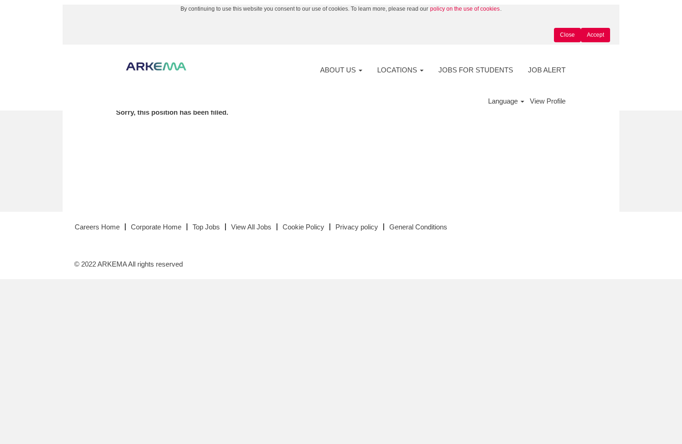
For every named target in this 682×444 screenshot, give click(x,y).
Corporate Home (156, 227)
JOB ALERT (547, 70)
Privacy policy (356, 227)
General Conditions (418, 227)
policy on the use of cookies (465, 9)
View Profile (548, 101)
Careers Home (97, 227)
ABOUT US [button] (339, 70)
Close (567, 35)
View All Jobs (251, 227)
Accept (595, 35)
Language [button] (504, 101)
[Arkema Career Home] (156, 66)
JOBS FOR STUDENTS (475, 70)
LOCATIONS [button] (398, 70)
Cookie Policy (303, 227)
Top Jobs (206, 227)
